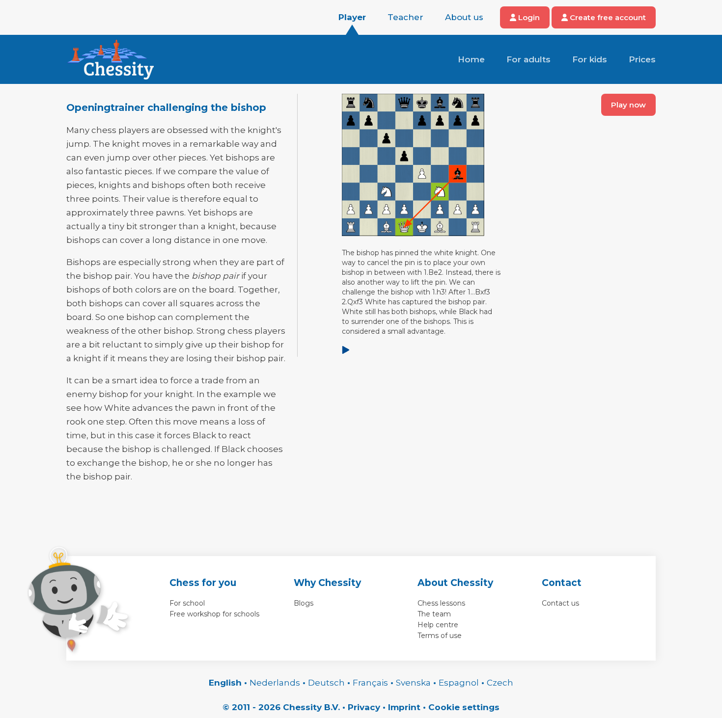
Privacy (364, 707)
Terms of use (439, 635)
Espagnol (459, 683)
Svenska (413, 683)
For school (187, 603)
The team (434, 614)
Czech (500, 683)
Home (471, 59)
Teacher (405, 17)
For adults (528, 59)
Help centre (437, 624)
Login (528, 17)
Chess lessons (441, 603)
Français (370, 683)
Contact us (560, 603)
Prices (642, 59)
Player (352, 17)
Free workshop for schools (214, 614)
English (225, 683)
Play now (628, 104)
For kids (589, 59)
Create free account (607, 17)
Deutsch (326, 683)
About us (464, 17)
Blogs (303, 603)
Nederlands (275, 683)
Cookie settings (464, 707)
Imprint (404, 707)
